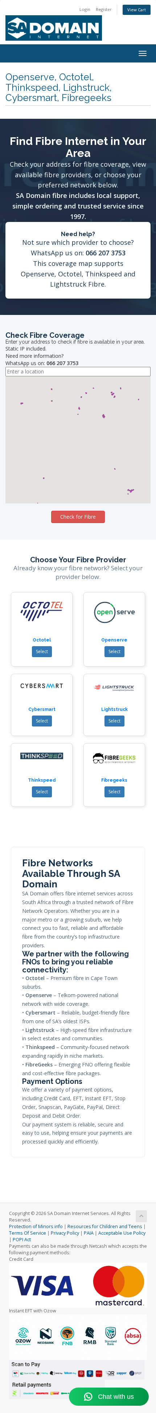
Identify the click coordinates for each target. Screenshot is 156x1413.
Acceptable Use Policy (121, 1233)
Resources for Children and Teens (104, 1226)
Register (104, 9)
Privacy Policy (65, 1233)
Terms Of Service (27, 1233)
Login (84, 9)
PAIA (89, 1233)
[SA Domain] (78, 22)
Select (42, 651)
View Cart (136, 9)
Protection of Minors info (36, 1226)
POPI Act (22, 1239)
